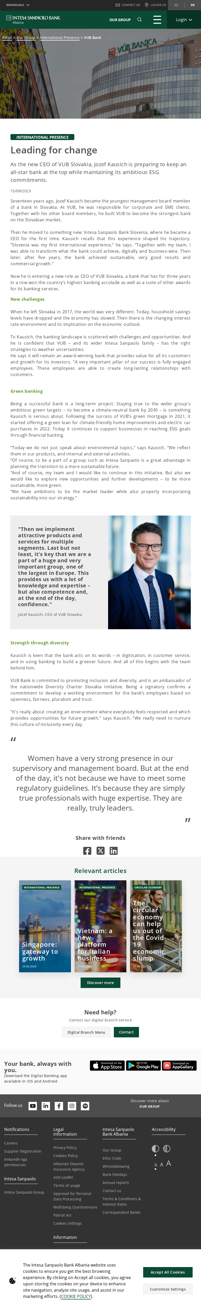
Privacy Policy (65, 1147)
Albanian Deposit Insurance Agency (69, 1166)
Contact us (112, 1190)
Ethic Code (112, 1158)
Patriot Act (62, 1215)
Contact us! (131, 5)
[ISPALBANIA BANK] (33, 19)
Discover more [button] (100, 982)
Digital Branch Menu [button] (86, 1032)
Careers (11, 1143)
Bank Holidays (115, 1174)
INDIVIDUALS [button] (15, 5)
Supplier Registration (22, 1151)
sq (176, 5)
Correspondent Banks (122, 1212)
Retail (7, 37)
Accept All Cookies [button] (168, 1272)
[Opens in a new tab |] (87, 851)
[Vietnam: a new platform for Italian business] (101, 926)
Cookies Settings (67, 1223)
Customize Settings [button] (168, 1289)
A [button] (155, 1165)
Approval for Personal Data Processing (72, 1196)
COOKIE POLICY (76, 1296)
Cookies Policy (65, 1155)
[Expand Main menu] (157, 19)
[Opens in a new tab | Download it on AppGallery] (179, 1065)
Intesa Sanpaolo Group (24, 1192)
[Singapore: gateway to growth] (45, 926)
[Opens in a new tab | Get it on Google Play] (143, 1065)
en (193, 5)
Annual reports (116, 1182)
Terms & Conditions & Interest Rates (122, 1201)
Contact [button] (126, 1032)
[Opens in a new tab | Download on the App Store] (107, 1065)
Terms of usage (66, 1185)
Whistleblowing (116, 1166)
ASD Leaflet (63, 1177)
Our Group (120, 19)
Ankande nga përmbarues (15, 1162)
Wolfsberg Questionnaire (75, 1207)
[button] (139, 19)
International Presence (60, 37)
